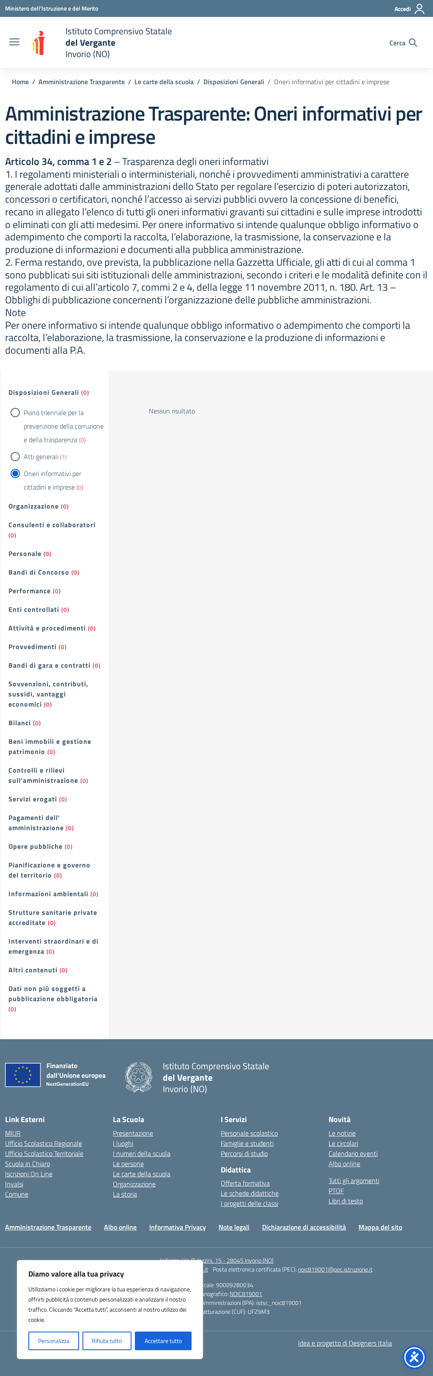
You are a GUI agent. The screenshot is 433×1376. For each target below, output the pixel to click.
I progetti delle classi (249, 1203)
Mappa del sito (380, 1227)
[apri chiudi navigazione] (14, 43)
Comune (16, 1194)
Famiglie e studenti (247, 1143)
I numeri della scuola (141, 1153)
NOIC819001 (246, 1293)
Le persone (128, 1164)
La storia (125, 1194)
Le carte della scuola (141, 1174)
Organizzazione (33, 506)
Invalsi (14, 1184)
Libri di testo (346, 1201)
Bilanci (19, 723)
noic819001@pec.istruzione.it (335, 1269)
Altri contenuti (33, 970)
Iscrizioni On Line (28, 1174)
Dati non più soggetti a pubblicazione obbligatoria (53, 993)
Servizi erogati (32, 799)
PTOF (336, 1191)
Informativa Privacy (177, 1227)
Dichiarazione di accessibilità (304, 1227)
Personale (24, 553)
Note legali (234, 1227)
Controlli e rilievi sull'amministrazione (43, 775)
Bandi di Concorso (38, 572)
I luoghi (123, 1143)
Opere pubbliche (35, 846)
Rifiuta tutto (107, 1340)
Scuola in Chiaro (27, 1164)
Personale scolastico (249, 1133)
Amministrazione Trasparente (48, 1227)
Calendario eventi (353, 1153)
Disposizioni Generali (43, 392)
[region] (110, 1309)
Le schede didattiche (250, 1193)
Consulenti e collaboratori (52, 525)
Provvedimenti (32, 646)
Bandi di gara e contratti (49, 665)
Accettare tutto (163, 1340)
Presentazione (133, 1133)
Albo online (344, 1164)
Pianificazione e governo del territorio (49, 870)
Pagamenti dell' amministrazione (36, 822)
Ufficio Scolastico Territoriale (44, 1153)
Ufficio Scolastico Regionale (43, 1143)
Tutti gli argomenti (354, 1180)
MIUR (13, 1133)
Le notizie (342, 1133)
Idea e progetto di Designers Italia (345, 1343)
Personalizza (53, 1340)
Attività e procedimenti (47, 628)
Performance (29, 591)
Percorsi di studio (244, 1153)
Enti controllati (33, 609)
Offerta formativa (245, 1183)
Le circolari (343, 1143)
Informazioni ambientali (48, 894)
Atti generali (41, 456)
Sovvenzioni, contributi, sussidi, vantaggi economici (48, 694)
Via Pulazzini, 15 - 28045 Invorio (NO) (228, 1260)
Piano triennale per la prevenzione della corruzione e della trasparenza (64, 426)
